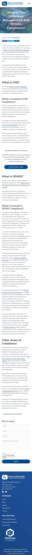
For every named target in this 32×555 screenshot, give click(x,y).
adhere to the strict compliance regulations (16, 50)
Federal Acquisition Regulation (18, 87)
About (4, 499)
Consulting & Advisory (9, 519)
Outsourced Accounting (9, 522)
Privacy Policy (11, 553)
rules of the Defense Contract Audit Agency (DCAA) (16, 358)
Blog (3, 502)
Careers (4, 505)
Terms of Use (21, 553)
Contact (4, 511)
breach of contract (9, 327)
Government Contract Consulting (13, 414)
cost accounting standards (10, 125)
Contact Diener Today (16, 167)
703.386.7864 (8, 489)
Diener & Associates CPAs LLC (18, 549)
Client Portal (6, 508)
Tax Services (6, 525)
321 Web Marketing (17, 551)
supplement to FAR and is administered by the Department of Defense (16, 185)
